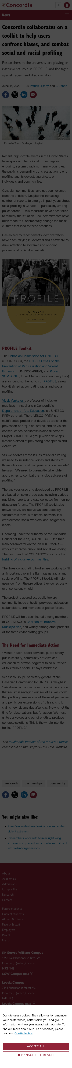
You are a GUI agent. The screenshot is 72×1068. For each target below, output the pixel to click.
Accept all (36, 1046)
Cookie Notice (23, 1033)
